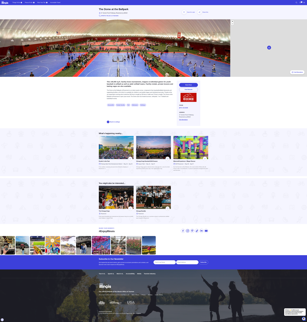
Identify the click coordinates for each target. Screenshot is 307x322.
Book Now (188, 85)
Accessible (111, 105)
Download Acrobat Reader (105, 311)
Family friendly (121, 105)
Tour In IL (102, 273)
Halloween (135, 105)
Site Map (150, 294)
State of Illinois (135, 294)
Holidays (142, 105)
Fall (128, 105)
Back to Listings (115, 122)
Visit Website (188, 89)
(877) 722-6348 (183, 108)
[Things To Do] (21, 2)
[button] (269, 48)
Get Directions (298, 72)
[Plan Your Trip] (47, 2)
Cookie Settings (159, 294)
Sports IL (111, 273)
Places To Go (28, 2)
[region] (296, 2)
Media (139, 273)
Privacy (143, 294)
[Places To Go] (34, 2)
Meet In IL (120, 273)
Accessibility (130, 273)
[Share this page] (199, 12)
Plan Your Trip (41, 2)
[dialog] (2, 319)
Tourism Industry (149, 273)
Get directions (183, 119)
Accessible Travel (55, 2)
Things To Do (16, 2)
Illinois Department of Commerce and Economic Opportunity (114, 294)
